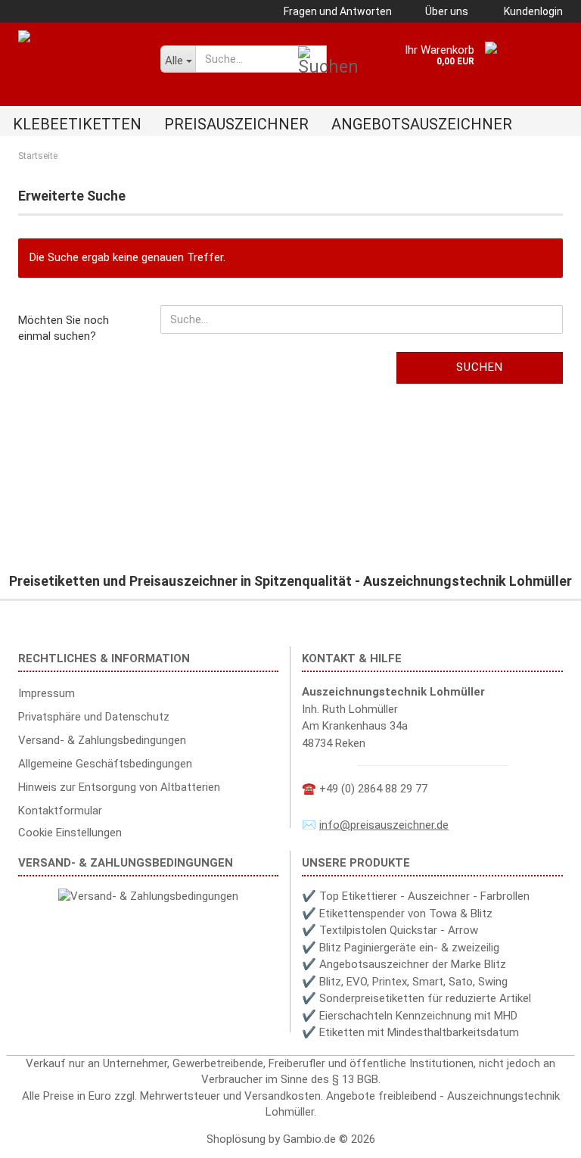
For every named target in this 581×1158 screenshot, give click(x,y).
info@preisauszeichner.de (384, 825)
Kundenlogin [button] (531, 11)
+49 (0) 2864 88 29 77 (373, 788)
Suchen (479, 367)
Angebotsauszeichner (421, 124)
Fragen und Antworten (336, 11)
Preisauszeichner (236, 124)
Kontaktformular (60, 810)
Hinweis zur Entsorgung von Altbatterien (119, 787)
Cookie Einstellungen (70, 832)
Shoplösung (236, 1139)
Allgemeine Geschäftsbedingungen (105, 763)
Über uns (445, 11)
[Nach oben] (539, 1135)
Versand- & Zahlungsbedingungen (102, 740)
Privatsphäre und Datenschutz (93, 717)
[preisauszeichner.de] (78, 57)
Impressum (46, 693)
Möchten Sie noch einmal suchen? (63, 328)
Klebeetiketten (77, 124)
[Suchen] (312, 59)
